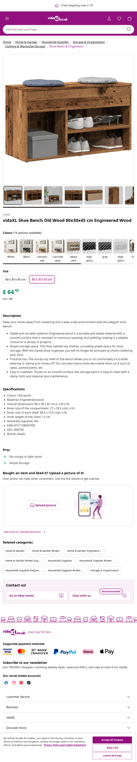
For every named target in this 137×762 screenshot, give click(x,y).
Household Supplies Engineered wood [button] (24, 570)
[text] (11, 293)
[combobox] (68, 29)
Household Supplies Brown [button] (95, 560)
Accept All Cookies (112, 740)
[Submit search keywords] (129, 29)
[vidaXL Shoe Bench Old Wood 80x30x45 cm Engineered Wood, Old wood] (68, 120)
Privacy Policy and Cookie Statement (65, 745)
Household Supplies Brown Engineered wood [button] (66, 570)
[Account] (109, 18)
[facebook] (6, 682)
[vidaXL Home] (57, 18)
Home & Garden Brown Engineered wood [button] (24, 560)
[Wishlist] (119, 18)
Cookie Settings (112, 755)
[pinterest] (21, 682)
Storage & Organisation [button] (104, 570)
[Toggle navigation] (7, 18)
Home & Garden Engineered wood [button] (86, 550)
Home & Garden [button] (15, 550)
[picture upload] (90, 505)
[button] (11, 251)
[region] (68, 747)
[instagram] (14, 682)
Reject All (112, 747)
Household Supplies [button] (60, 560)
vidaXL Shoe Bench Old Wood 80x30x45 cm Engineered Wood (67, 220)
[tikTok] (29, 682)
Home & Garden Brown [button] (46, 550)
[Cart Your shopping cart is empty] (130, 18)
